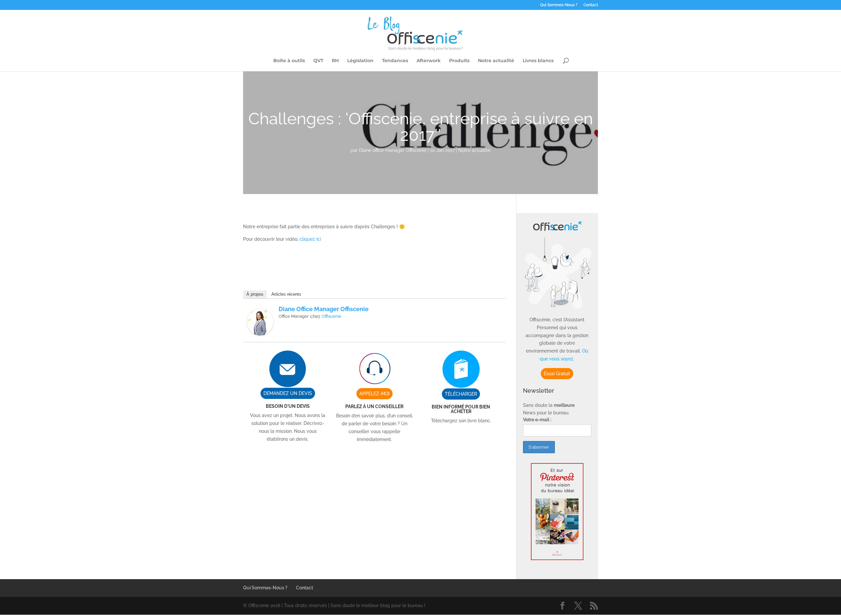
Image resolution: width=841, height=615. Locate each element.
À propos (254, 294)
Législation (360, 60)
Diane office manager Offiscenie (392, 150)
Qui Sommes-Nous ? (559, 5)
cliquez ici (310, 239)
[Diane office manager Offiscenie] (260, 331)
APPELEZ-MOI (374, 393)
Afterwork (429, 60)
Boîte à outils (289, 60)
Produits (459, 60)
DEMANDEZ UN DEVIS (287, 393)
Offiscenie (331, 316)
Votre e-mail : (537, 419)
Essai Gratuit (557, 373)
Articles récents (286, 294)
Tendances (395, 60)
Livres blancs (538, 60)
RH (335, 60)
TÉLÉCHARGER (461, 394)
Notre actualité (496, 60)
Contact (590, 5)
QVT (318, 60)
